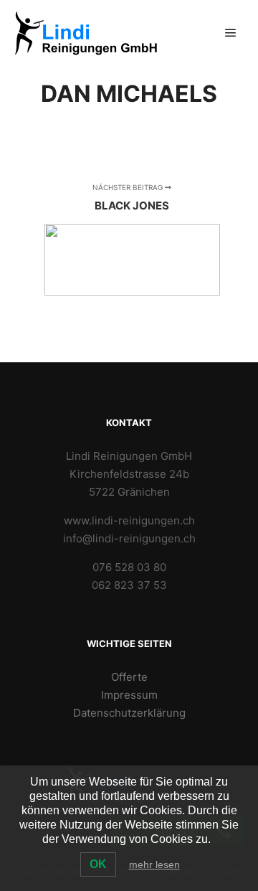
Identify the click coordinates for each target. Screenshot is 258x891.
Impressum (129, 695)
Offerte (129, 677)
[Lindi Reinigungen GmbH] (86, 33)
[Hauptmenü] (231, 33)
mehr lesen (154, 864)
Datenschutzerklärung (129, 713)
